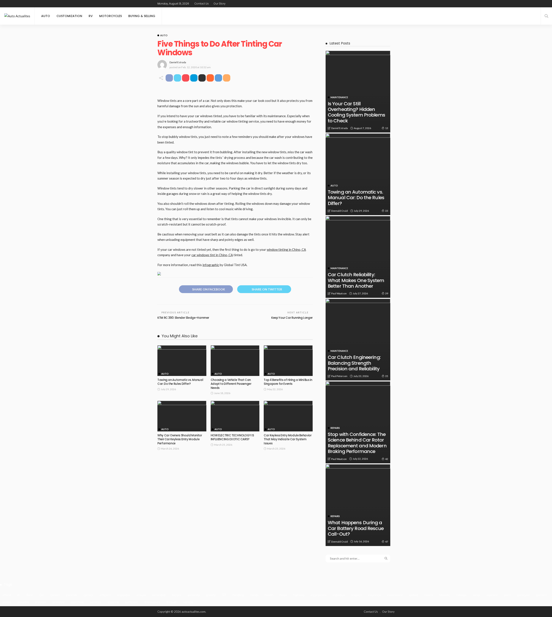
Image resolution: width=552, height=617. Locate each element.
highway (298, 595)
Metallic (444, 595)
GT (224, 595)
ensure (141, 595)
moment (492, 595)
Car (41, 595)
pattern (541, 595)
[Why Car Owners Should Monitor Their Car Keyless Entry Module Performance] (181, 416)
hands (254, 595)
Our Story (220, 3)
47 (386, 541)
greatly (211, 595)
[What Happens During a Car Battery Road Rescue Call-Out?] (358, 505)
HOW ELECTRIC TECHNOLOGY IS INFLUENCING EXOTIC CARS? (232, 437)
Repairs (335, 428)
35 (386, 376)
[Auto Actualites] (17, 16)
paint (507, 595)
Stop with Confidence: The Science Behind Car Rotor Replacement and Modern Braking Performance (357, 443)
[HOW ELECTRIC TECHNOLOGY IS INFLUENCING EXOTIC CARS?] (235, 416)
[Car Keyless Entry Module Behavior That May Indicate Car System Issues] (288, 416)
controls (71, 595)
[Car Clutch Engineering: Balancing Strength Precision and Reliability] (358, 339)
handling (238, 595)
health (269, 595)
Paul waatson (339, 293)
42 (386, 459)
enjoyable (123, 595)
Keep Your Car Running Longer (292, 318)
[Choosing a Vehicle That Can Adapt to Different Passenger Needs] (235, 360)
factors (176, 595)
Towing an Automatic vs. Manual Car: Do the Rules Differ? (180, 382)
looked (413, 595)
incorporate (318, 595)
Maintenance (339, 97)
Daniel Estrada (177, 62)
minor (476, 595)
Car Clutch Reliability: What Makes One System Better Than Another (356, 280)
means (428, 595)
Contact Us (201, 3)
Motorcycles (110, 16)
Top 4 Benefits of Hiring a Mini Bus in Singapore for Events (288, 382)
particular (523, 595)
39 (386, 293)
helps (283, 595)
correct (88, 595)
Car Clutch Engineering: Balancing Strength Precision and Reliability (354, 363)
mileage (461, 595)
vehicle (188, 602)
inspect (356, 595)
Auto (45, 16)
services (95, 602)
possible (23, 602)
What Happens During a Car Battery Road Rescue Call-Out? (356, 528)
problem (40, 602)
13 (386, 128)
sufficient (131, 602)
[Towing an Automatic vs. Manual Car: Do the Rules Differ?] (181, 360)
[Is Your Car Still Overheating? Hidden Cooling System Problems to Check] (358, 92)
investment (395, 595)
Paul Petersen (339, 376)
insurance (374, 595)
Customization (69, 16)
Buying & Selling (141, 16)
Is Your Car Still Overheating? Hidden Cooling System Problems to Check (356, 112)
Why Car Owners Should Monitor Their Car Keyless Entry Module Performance (179, 439)
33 (386, 210)
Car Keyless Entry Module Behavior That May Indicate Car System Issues (287, 439)
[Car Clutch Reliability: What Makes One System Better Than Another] (358, 257)
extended (158, 595)
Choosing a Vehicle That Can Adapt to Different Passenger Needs (231, 384)
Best (30, 595)
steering (113, 602)
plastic (7, 602)
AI (18, 595)
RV (91, 16)
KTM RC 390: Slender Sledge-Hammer (183, 318)
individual (339, 595)
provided (58, 602)
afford (7, 595)
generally (194, 595)
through (171, 602)
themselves (152, 602)
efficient (105, 595)
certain (55, 595)
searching (77, 602)
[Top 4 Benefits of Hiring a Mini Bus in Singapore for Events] (288, 360)
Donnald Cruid (339, 210)
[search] (546, 16)
